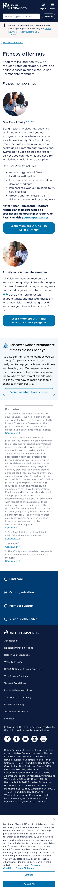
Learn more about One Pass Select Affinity (29, 227)
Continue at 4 (12, 546)
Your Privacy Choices (16, 676)
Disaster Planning (14, 704)
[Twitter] (7, 739)
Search (49, 16)
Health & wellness (13, 42)
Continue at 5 (12, 561)
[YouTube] (25, 739)
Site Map (9, 718)
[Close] (54, 819)
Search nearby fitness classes (29, 392)
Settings (29, 875)
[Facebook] (16, 739)
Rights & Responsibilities (18, 690)
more (13, 34)
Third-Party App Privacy (17, 697)
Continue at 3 (12, 538)
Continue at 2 (12, 527)
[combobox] (21, 16)
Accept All (29, 884)
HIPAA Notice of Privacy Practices (23, 669)
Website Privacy (13, 662)
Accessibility (11, 640)
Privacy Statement (25, 868)
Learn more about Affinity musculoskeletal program (29, 320)
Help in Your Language (17, 655)
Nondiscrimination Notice (18, 647)
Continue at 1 (12, 433)
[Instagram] (43, 739)
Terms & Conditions (15, 683)
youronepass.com (33, 217)
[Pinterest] (34, 739)
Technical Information (16, 711)
